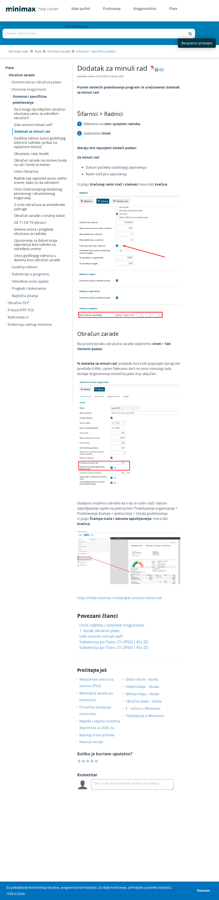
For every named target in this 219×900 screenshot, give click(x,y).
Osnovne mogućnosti (29, 89)
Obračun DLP (18, 302)
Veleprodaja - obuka (145, 686)
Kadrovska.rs (18, 317)
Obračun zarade (59, 51)
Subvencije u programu (30, 274)
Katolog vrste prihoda (100, 735)
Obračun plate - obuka (147, 701)
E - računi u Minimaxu (146, 708)
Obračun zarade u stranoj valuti (39, 215)
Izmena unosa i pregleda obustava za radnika (33, 231)
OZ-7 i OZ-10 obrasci (30, 222)
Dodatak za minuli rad (32, 131)
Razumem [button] (203, 890)
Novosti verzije (94, 742)
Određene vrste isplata (30, 281)
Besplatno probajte (196, 43)
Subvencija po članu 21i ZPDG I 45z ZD (113, 641)
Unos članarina (26, 171)
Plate (38, 51)
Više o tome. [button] (16, 893)
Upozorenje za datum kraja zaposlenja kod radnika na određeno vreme (35, 244)
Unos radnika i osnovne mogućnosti (111, 625)
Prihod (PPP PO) (21, 310)
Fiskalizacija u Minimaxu (148, 715)
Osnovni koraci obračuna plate (36, 82)
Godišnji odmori (25, 267)
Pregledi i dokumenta (29, 288)
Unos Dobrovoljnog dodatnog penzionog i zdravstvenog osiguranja (38, 193)
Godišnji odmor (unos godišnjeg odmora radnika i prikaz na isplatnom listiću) (40, 142)
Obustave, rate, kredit (31, 153)
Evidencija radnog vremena (30, 324)
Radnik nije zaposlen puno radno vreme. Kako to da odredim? (40, 180)
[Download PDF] (151, 69)
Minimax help (18, 51)
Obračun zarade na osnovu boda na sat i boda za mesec (40, 162)
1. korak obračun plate (99, 630)
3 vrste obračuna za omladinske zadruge (39, 206)
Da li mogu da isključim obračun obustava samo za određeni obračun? (39, 113)
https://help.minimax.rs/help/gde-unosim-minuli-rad (119, 598)
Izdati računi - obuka (145, 679)
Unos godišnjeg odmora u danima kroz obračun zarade (37, 257)
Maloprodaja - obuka (145, 694)
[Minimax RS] (19, 5)
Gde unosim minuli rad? (33, 124)
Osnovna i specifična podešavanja (100, 51)
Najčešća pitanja (25, 295)
